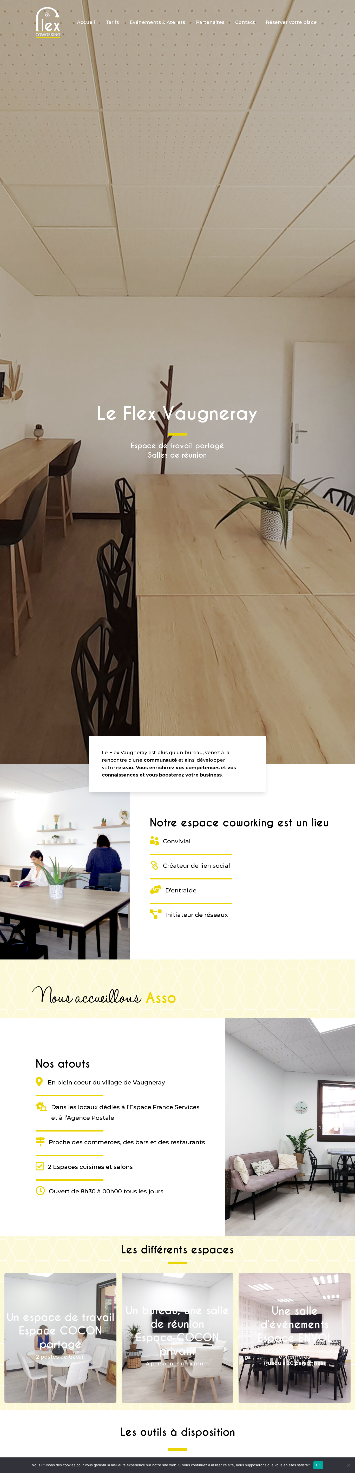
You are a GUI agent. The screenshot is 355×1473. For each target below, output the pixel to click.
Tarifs (112, 22)
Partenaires (210, 22)
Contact (245, 22)
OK (318, 1465)
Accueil (86, 22)
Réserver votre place (291, 22)
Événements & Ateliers (157, 22)
